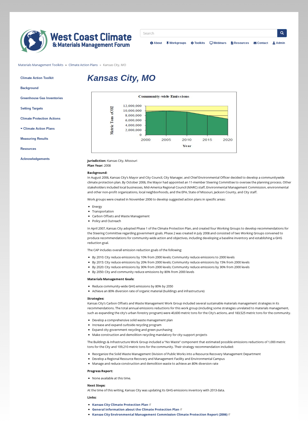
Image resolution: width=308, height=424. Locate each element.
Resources (28, 149)
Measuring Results (34, 138)
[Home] (80, 41)
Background (29, 88)
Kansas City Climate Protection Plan (120, 404)
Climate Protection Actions (40, 118)
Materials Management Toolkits (40, 65)
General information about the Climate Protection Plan (135, 409)
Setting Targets (31, 108)
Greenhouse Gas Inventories (41, 98)
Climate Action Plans (83, 65)
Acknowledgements (35, 159)
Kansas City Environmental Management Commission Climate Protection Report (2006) (159, 414)
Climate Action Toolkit (36, 78)
